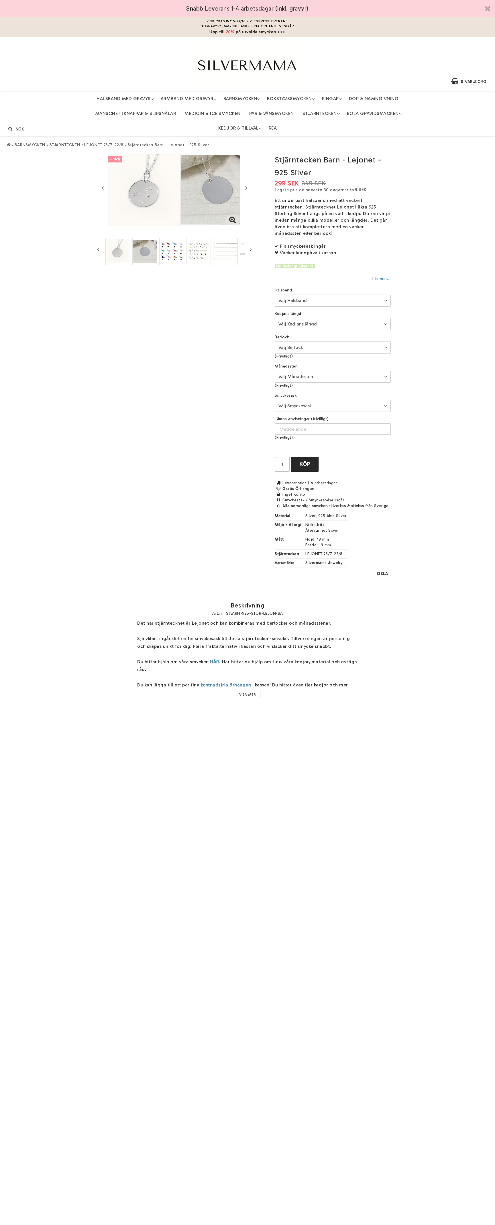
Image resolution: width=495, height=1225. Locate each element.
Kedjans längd (288, 313)
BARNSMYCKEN (240, 98)
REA (273, 128)
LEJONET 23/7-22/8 (103, 144)
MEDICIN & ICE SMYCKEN (212, 113)
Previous (102, 188)
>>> (281, 31)
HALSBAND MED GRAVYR (124, 98)
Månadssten (286, 366)
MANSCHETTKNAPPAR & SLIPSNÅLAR (135, 113)
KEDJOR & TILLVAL (238, 128)
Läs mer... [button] (381, 278)
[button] (471, 81)
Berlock (282, 337)
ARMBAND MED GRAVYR (187, 98)
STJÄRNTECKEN (319, 113)
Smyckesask (285, 395)
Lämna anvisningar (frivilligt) (302, 418)
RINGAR (330, 98)
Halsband (283, 290)
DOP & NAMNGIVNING (374, 98)
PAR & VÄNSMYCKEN (271, 113)
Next (246, 188)
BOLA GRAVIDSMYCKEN (373, 113)
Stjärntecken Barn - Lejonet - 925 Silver (168, 144)
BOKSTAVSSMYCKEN (289, 98)
